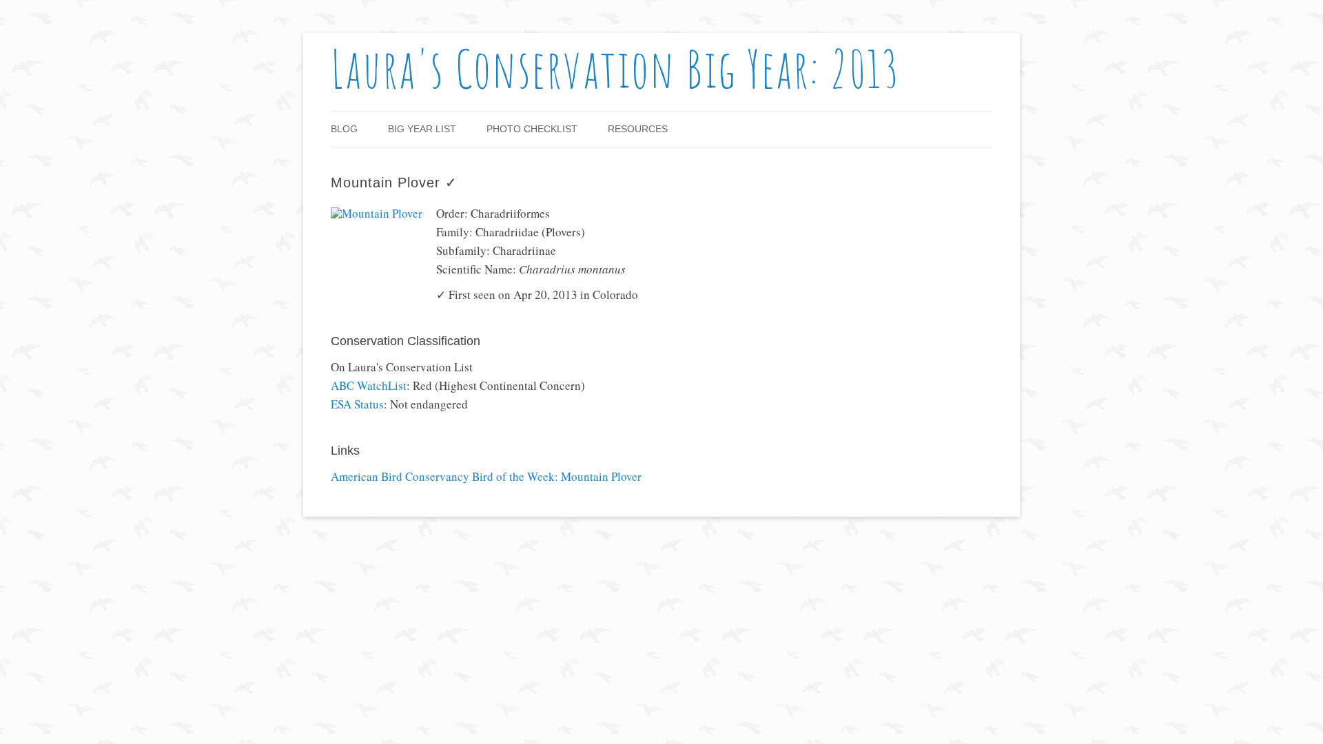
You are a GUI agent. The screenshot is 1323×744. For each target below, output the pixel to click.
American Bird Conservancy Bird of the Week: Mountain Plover (486, 477)
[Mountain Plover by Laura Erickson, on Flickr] (376, 213)
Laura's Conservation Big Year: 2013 (616, 68)
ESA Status (357, 404)
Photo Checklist (531, 128)
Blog (344, 128)
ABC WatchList (369, 385)
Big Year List (422, 128)
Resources (638, 128)
